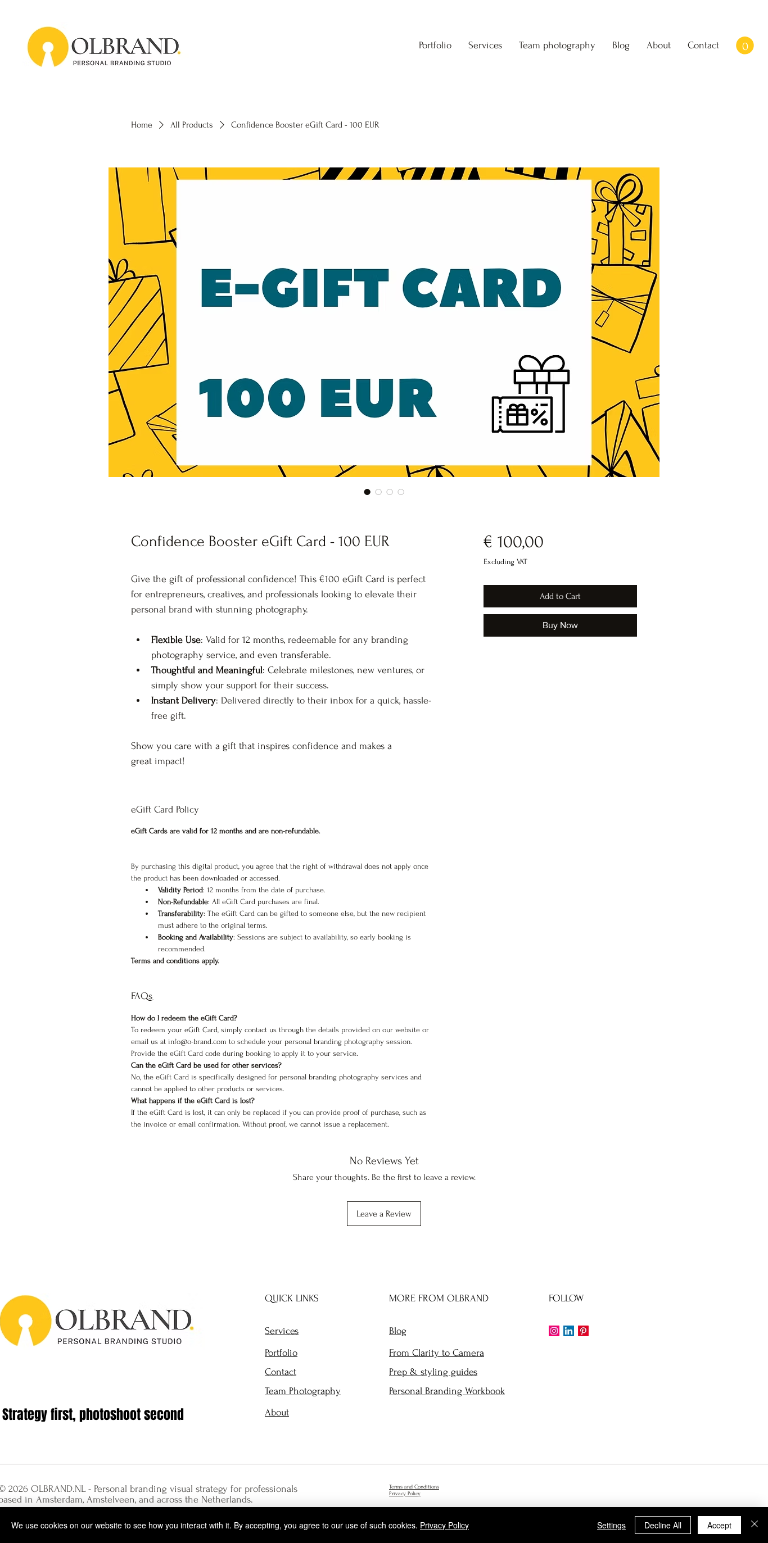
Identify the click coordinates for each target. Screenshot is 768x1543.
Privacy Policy (444, 1525)
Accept (719, 1525)
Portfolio (281, 1352)
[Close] (754, 1525)
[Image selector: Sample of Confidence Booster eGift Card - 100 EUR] (378, 491)
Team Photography (303, 1391)
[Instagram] (554, 1331)
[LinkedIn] (568, 1331)
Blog (397, 1331)
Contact (280, 1372)
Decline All (662, 1525)
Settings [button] (611, 1525)
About (277, 1412)
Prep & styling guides (433, 1372)
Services (282, 1331)
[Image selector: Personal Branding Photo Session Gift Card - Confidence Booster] (367, 491)
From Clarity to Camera (436, 1352)
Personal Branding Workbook (447, 1391)
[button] (745, 46)
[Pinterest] (583, 1331)
